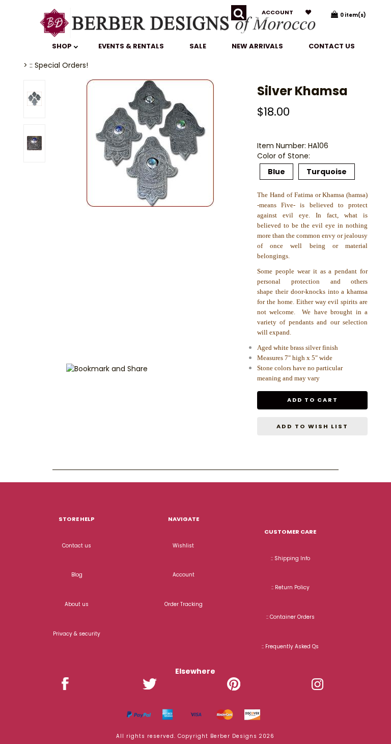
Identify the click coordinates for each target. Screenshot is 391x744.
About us (77, 604)
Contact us (332, 46)
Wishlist (183, 545)
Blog (76, 574)
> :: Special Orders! (55, 65)
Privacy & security (76, 634)
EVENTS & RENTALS (131, 46)
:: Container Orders (290, 617)
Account (277, 12)
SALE (197, 46)
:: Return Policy (290, 587)
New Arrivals (257, 46)
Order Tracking (183, 604)
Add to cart (312, 400)
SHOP (62, 46)
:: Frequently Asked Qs (290, 646)
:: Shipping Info (290, 558)
